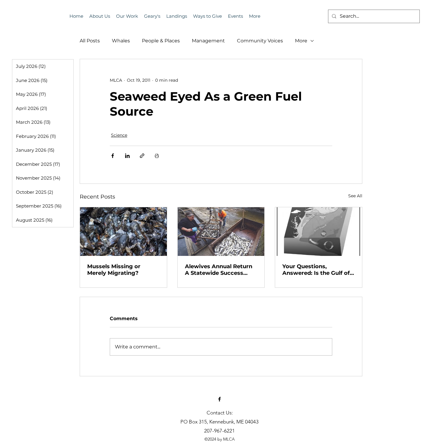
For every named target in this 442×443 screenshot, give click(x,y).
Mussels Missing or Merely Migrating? (113, 269)
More (301, 41)
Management (208, 41)
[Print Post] (157, 156)
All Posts (90, 41)
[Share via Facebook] (112, 156)
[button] (235, 16)
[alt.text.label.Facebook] (219, 399)
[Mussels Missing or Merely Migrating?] (123, 231)
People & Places (161, 41)
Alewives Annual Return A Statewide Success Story (218, 269)
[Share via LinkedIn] (127, 156)
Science (119, 135)
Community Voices (260, 41)
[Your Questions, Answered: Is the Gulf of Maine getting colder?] (318, 231)
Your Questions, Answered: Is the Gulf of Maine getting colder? (316, 269)
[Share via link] (142, 156)
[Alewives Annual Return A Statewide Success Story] (221, 231)
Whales (121, 41)
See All (355, 196)
